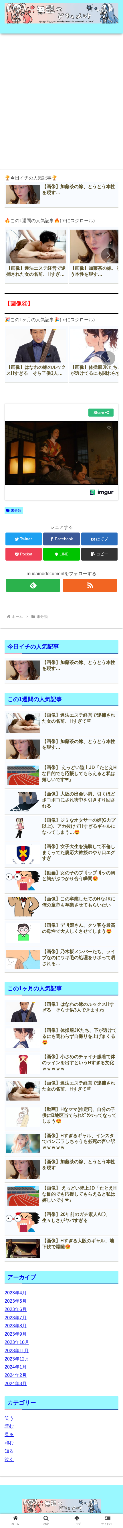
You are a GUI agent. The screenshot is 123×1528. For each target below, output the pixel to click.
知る (9, 1451)
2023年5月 (16, 1301)
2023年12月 (17, 1359)
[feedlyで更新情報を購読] (33, 585)
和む (9, 1442)
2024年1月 (16, 1367)
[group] (36, 255)
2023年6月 (16, 1309)
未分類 (16, 510)
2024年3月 (16, 1383)
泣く (9, 1459)
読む (9, 1426)
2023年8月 (16, 1325)
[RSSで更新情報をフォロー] (90, 585)
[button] (108, 255)
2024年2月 (16, 1375)
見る (9, 1434)
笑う (9, 1418)
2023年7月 (16, 1317)
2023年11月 (17, 1350)
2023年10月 (17, 1342)
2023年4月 (16, 1292)
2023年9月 (16, 1334)
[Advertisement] (61, 99)
